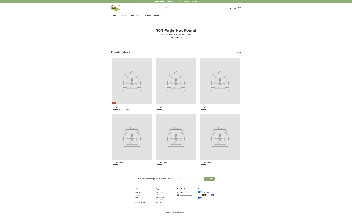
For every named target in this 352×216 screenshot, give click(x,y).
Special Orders (160, 197)
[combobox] (146, 8)
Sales (156, 15)
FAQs (157, 195)
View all (238, 52)
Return (137, 197)
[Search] (166, 8)
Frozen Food (135, 15)
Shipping (137, 195)
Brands (148, 15)
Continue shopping (176, 37)
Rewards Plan (160, 200)
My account (159, 202)
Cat (123, 15)
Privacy (137, 200)
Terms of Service (140, 202)
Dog (114, 15)
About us (137, 192)
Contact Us (159, 192)
